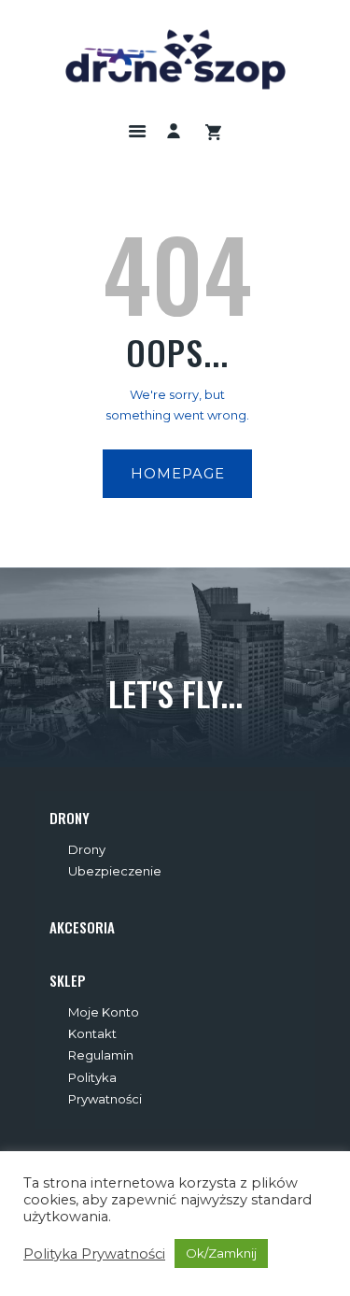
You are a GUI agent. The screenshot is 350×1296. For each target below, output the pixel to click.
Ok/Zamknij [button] (221, 1253)
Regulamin (100, 1054)
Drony (86, 849)
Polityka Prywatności (94, 1254)
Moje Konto (103, 1011)
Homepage (178, 473)
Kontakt (92, 1033)
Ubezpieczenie (114, 870)
